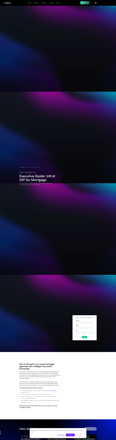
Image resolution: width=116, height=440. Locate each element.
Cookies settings (60, 434)
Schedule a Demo (85, 2)
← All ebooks (21, 167)
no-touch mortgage (51, 390)
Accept (70, 434)
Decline (80, 434)
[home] (7, 3)
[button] (30, 3)
